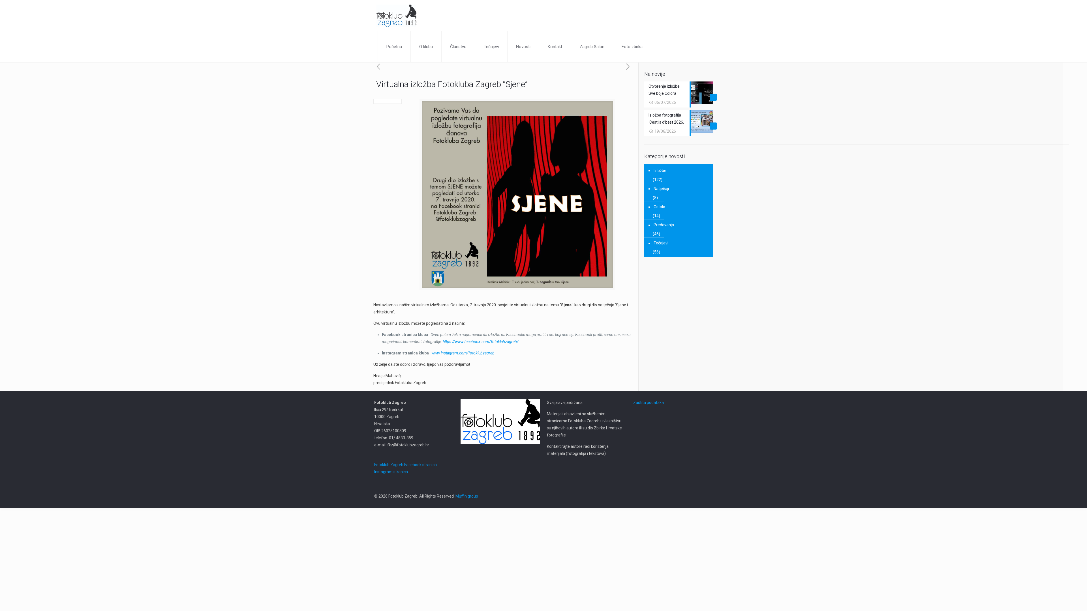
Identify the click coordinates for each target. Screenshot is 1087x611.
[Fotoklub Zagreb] (396, 15)
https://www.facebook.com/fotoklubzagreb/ (481, 341)
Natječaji (661, 188)
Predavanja (664, 225)
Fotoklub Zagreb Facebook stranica (405, 464)
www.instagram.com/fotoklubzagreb (463, 353)
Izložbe (660, 170)
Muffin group (466, 496)
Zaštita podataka (648, 402)
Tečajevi (661, 243)
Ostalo (659, 207)
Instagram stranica (391, 472)
